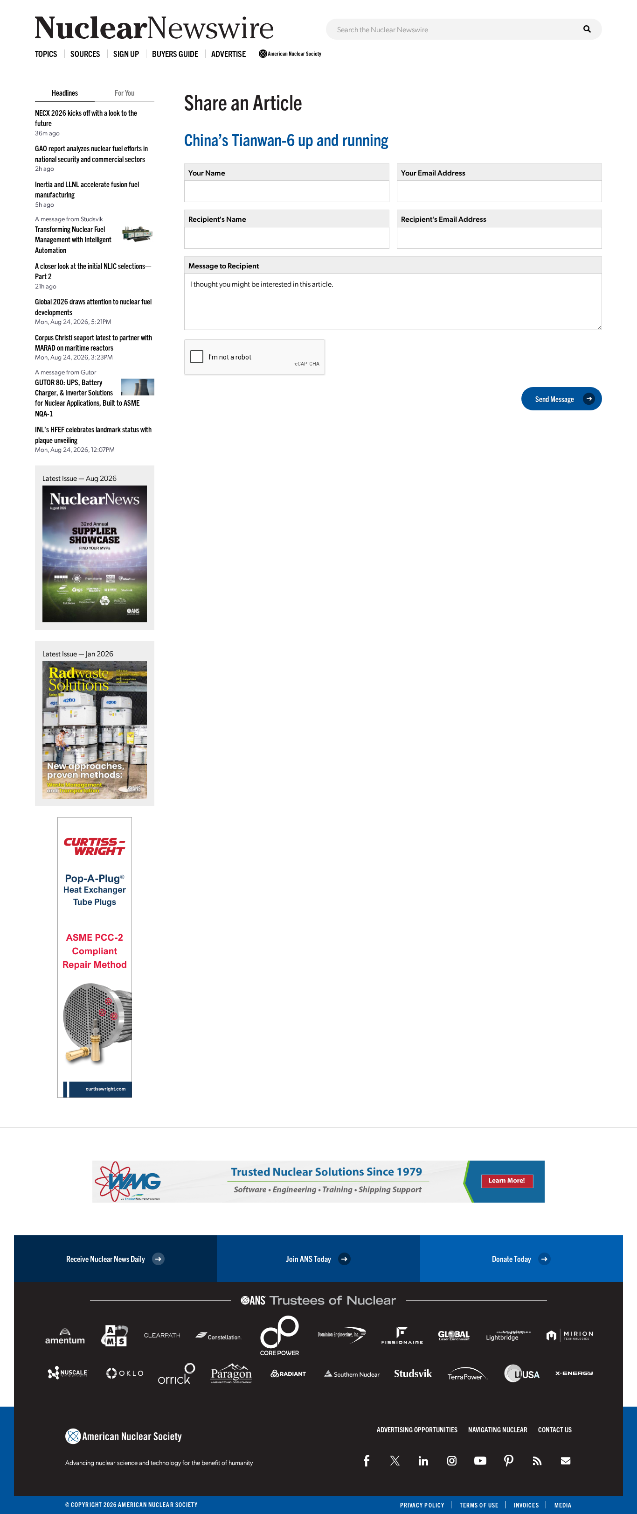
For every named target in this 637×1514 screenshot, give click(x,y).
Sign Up (126, 53)
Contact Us (555, 1429)
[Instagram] (452, 1461)
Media (563, 1505)
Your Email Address (433, 172)
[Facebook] (366, 1461)
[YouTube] (480, 1461)
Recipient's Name (217, 219)
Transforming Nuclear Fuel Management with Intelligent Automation (73, 239)
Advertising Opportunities (417, 1429)
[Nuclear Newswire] (537, 1461)
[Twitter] (395, 1461)
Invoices (526, 1505)
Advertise (228, 53)
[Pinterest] (509, 1461)
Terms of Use (479, 1505)
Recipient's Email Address (443, 219)
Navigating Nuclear (497, 1429)
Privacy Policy (422, 1505)
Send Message (554, 398)
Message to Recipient (223, 265)
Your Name (206, 172)
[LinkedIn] (423, 1461)
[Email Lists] (566, 1461)
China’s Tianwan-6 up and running (286, 138)
